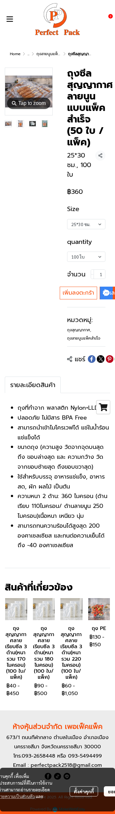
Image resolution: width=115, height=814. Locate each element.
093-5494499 (85, 756)
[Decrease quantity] (92, 274)
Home (15, 54)
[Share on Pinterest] (109, 359)
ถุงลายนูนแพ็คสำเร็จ (53, 54)
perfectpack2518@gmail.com (66, 765)
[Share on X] (100, 359)
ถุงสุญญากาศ (79, 330)
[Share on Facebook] (92, 359)
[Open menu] (9, 19)
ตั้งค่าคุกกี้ (84, 791)
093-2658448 (38, 756)
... (28, 54)
